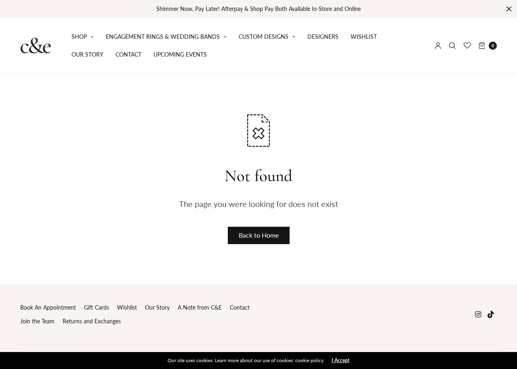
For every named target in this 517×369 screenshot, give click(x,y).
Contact (128, 54)
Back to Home (259, 235)
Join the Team (37, 321)
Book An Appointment (48, 307)
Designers (322, 36)
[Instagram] (478, 314)
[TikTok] (491, 314)
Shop (79, 36)
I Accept (340, 360)
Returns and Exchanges (92, 321)
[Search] (452, 45)
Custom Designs (263, 36)
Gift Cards (96, 307)
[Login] (438, 45)
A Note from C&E (200, 307)
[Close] (509, 9)
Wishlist (364, 36)
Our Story (87, 54)
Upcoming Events (180, 54)
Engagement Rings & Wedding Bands (163, 36)
